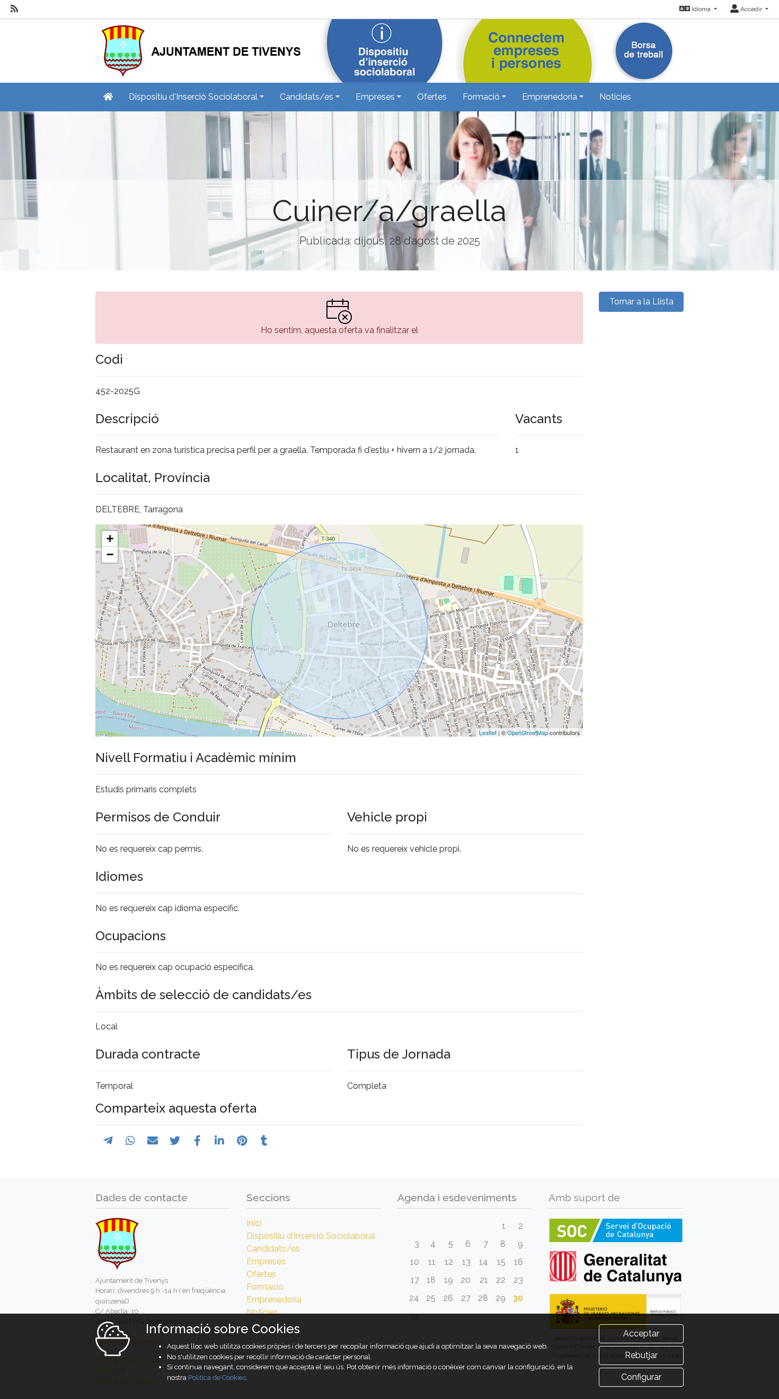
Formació (265, 1287)
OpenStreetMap (527, 732)
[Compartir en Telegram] (108, 1140)
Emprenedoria (274, 1300)
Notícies (615, 97)
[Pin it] (242, 1140)
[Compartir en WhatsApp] (130, 1140)
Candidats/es (273, 1249)
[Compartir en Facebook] (197, 1140)
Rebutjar (641, 1355)
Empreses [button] (375, 97)
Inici (253, 1223)
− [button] (110, 554)
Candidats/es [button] (306, 97)
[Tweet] (175, 1140)
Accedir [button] (751, 9)
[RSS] (14, 9)
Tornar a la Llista (641, 301)
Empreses (266, 1261)
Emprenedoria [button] (549, 97)
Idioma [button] (701, 9)
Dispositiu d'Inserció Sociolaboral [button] (193, 97)
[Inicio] (197, 47)
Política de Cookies (217, 1377)
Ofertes (432, 97)
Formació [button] (481, 97)
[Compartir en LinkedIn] (219, 1140)
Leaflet (488, 732)
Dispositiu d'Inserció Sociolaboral (310, 1236)
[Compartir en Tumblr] (264, 1140)
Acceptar (641, 1333)
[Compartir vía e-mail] (152, 1140)
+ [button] (110, 538)
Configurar (641, 1377)
